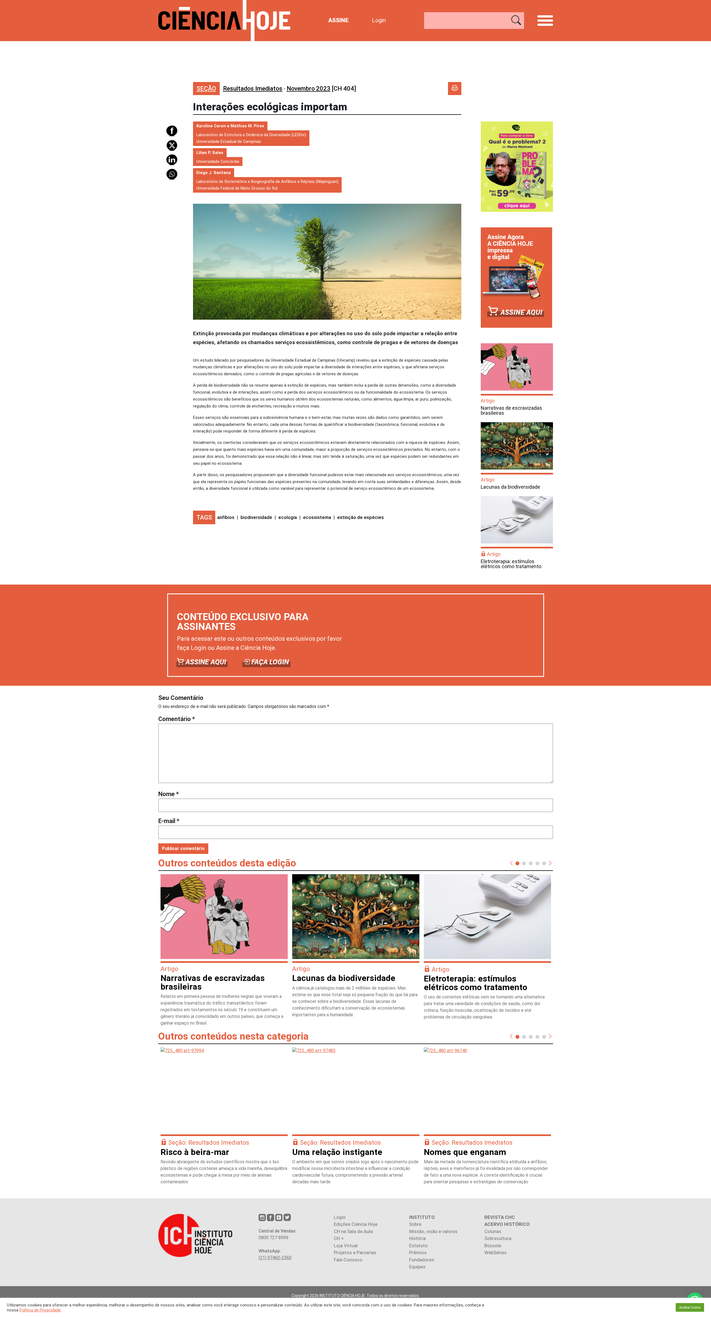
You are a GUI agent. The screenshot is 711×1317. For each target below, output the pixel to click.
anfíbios (225, 517)
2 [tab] (524, 863)
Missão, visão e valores (433, 1231)
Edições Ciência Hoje (355, 1224)
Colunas (492, 1231)
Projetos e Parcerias (355, 1252)
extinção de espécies (360, 517)
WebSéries (495, 1252)
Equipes (417, 1266)
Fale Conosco (348, 1260)
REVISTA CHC (499, 1217)
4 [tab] (537, 863)
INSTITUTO (422, 1217)
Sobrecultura (497, 1238)
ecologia (287, 517)
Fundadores (421, 1260)
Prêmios (418, 1252)
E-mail (168, 820)
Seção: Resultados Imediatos (208, 1142)
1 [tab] (517, 863)
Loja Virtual (346, 1245)
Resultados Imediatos (252, 88)
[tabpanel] (224, 952)
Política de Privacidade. (40, 1310)
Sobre (415, 1224)
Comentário (176, 718)
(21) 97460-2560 (275, 1257)
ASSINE (338, 20)
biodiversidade (256, 517)
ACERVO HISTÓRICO (507, 1224)
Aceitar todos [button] (690, 1307)
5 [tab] (544, 863)
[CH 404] (321, 88)
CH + (339, 1238)
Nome (168, 794)
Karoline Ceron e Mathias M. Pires (230, 125)
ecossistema (317, 517)
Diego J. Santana (213, 172)
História (417, 1238)
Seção (206, 88)
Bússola (492, 1245)
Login (379, 20)
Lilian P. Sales (209, 152)
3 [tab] (531, 863)
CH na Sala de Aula (353, 1231)
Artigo (487, 401)
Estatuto (418, 1245)
